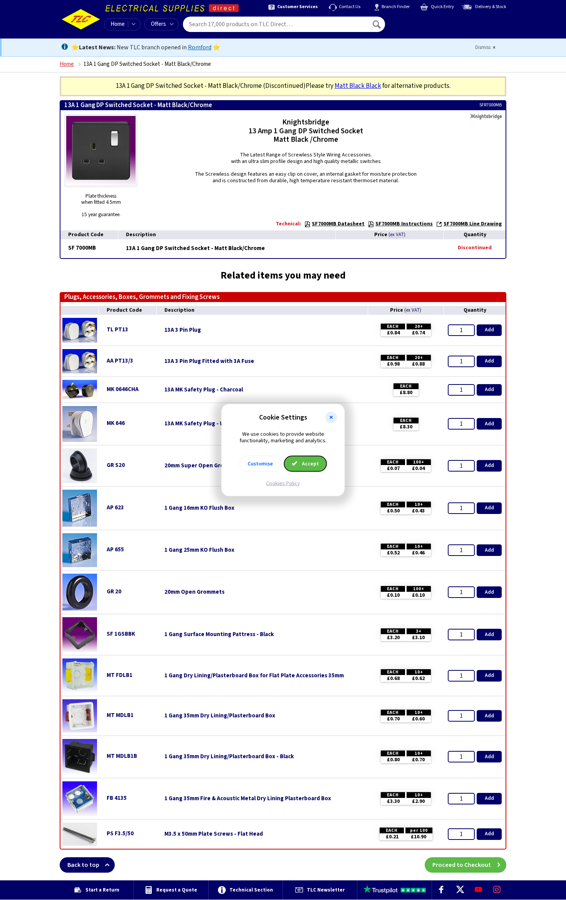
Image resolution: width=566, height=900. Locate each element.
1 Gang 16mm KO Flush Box (199, 508)
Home (118, 24)
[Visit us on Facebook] (441, 890)
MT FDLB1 (119, 675)
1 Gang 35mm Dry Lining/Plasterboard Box (219, 715)
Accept (310, 463)
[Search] (377, 24)
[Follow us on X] (459, 890)
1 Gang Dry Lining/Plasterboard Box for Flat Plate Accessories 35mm (254, 675)
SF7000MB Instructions (404, 224)
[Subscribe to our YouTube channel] (478, 890)
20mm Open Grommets (194, 592)
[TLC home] (81, 19)
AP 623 (115, 508)
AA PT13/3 (120, 361)
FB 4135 (117, 798)
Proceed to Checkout (461, 865)
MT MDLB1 (120, 715)
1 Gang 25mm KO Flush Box (199, 550)
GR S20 (116, 465)
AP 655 (115, 550)
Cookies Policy (283, 483)
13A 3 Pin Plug (182, 330)
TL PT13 (117, 330)
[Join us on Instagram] (497, 890)
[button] (331, 417)
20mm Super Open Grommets (203, 465)
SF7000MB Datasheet (338, 224)
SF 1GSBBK (121, 634)
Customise (260, 463)
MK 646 (116, 423)
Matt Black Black (358, 86)
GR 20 (114, 592)
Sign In (426, 21)
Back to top (83, 865)
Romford (199, 47)
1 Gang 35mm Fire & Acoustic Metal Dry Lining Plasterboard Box (247, 798)
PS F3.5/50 (120, 833)
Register (420, 27)
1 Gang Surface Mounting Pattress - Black (219, 634)
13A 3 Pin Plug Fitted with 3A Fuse (209, 361)
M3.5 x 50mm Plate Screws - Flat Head (213, 834)
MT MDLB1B (122, 756)
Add (489, 330)
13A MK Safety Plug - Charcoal (203, 389)
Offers (158, 24)
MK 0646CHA (123, 389)
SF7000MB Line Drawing (473, 224)
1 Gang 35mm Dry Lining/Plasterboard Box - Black (229, 756)
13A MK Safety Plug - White (200, 423)
